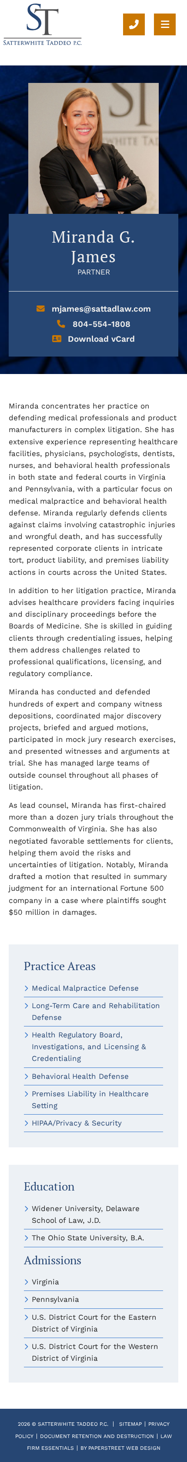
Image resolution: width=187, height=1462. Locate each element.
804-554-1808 (100, 324)
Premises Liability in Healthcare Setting (90, 1099)
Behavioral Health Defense (80, 1076)
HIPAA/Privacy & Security (77, 1123)
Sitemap (130, 1424)
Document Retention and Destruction (97, 1436)
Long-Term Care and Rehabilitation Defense (96, 1011)
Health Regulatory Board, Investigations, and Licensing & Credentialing (89, 1046)
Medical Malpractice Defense (85, 988)
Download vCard (100, 339)
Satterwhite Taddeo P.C (72, 1424)
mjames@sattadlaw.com (100, 309)
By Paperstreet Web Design (120, 1448)
